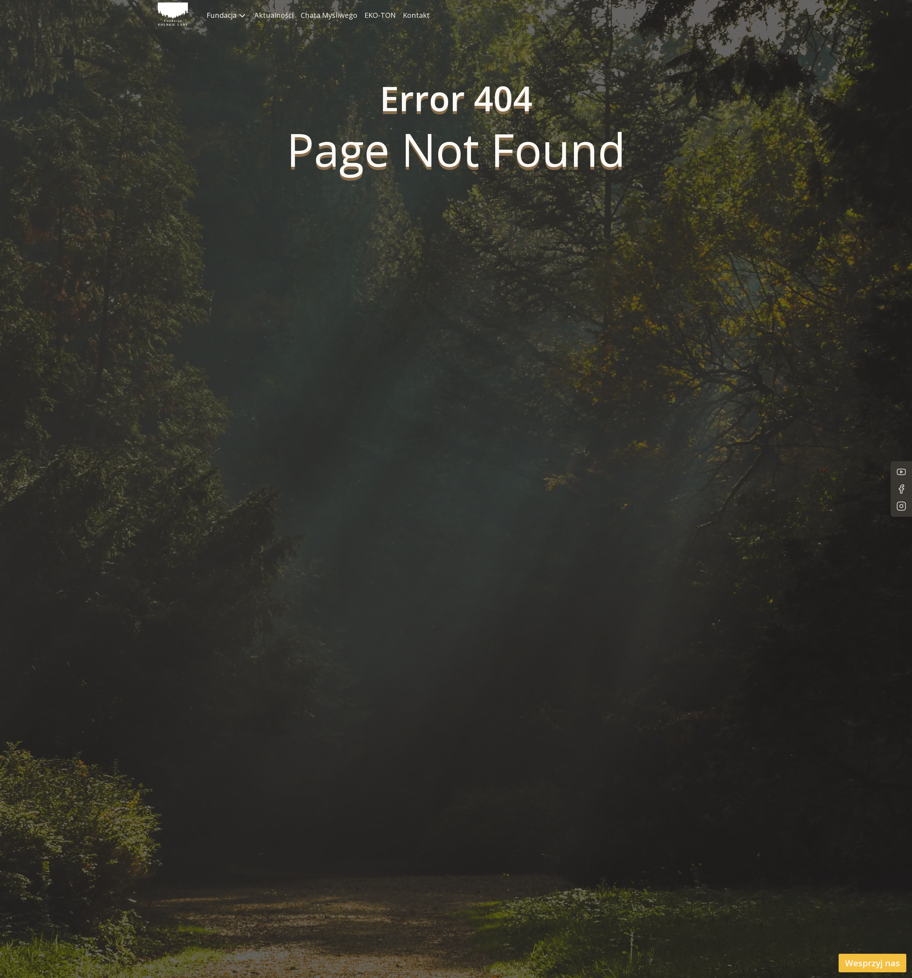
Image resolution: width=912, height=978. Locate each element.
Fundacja (222, 15)
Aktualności (274, 15)
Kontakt (416, 15)
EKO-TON (380, 15)
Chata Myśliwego (329, 15)
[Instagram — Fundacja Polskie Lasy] (901, 506)
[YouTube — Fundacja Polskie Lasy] (901, 472)
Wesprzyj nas (872, 963)
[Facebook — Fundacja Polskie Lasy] (901, 489)
